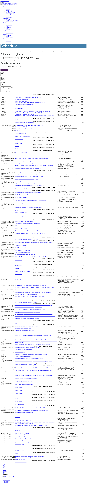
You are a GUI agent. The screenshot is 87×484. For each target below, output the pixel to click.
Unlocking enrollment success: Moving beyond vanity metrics (27, 162)
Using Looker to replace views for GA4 (23, 457)
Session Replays (9, 29)
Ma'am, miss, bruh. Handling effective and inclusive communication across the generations (33, 375)
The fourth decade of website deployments (23, 349)
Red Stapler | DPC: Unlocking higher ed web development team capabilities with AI (32, 410)
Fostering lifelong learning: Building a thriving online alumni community (30, 296)
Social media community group (21, 434)
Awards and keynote (19, 450)
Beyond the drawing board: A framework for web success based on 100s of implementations (33, 314)
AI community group (19, 444)
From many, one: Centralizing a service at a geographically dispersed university (31, 354)
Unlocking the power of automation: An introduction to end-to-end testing (30, 176)
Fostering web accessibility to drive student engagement (26, 294)
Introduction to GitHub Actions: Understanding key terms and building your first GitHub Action (34, 287)
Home (4, 6)
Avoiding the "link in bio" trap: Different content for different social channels (30, 233)
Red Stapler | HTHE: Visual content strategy (24, 412)
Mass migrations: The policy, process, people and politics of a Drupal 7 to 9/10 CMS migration (34, 155)
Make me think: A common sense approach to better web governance (29, 289)
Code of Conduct (6, 480)
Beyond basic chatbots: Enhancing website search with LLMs (27, 347)
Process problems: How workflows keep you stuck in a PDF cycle (28, 112)
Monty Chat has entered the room (22, 247)
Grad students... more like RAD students (23, 250)
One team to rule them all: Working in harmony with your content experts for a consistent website (34, 165)
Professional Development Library (71, 50)
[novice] (3, 77)
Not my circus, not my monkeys (21, 101)
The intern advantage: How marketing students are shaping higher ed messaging (31, 200)
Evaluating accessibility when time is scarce (24, 235)
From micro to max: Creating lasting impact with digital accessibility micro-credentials (32, 372)
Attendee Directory (9, 10)
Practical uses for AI (19, 108)
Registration (5, 18)
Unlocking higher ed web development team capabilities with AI (28, 223)
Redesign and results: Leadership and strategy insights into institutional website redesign (33, 292)
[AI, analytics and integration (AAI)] (9, 87)
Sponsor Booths (9, 16)
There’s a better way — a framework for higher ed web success (28, 97)
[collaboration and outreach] (6, 84)
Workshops (8, 28)
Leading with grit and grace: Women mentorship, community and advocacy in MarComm (33, 335)
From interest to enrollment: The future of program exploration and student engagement (32, 230)
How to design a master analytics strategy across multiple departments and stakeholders (32, 172)
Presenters (8, 26)
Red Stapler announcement (20, 404)
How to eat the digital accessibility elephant (24, 384)
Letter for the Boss (9, 21)
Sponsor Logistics (9, 37)
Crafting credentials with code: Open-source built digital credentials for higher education (33, 173)
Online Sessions (9, 25)
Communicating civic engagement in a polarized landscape (27, 204)
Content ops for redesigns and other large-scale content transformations (29, 456)
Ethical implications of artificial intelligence (24, 221)
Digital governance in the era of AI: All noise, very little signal (27, 312)
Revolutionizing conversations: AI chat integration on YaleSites (28, 192)
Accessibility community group (21, 436)
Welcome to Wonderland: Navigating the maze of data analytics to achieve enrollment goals (33, 305)
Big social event (18, 390)
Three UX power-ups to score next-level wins (24, 114)
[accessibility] (6, 82)
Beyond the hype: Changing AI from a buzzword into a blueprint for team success (31, 285)
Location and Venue (7, 30)
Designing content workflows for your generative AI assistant (27, 128)
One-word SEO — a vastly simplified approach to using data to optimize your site (31, 158)
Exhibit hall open (18, 148)
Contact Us (5, 478)
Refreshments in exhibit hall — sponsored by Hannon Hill (27, 239)
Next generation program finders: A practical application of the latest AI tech (30, 339)
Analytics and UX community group (22, 440)
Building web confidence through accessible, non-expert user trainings (29, 185)
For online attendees (10, 13)
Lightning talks (18, 279)
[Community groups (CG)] (9, 88)
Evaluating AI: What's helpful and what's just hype (25, 152)
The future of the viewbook (20, 117)
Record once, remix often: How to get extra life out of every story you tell (30, 102)
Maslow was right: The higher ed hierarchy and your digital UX (28, 168)
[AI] (6, 83)
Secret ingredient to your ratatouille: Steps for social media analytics (29, 358)
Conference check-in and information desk (23, 119)
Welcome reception (19, 139)
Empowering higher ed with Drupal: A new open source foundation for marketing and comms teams (35, 181)
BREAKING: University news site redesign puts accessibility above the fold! (30, 256)
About (4, 38)
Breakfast (17, 146)
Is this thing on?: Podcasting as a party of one (24, 330)
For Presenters (8, 41)
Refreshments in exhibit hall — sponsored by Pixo (25, 364)
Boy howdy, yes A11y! (20, 459)
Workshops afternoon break (20, 133)
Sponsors (7, 36)
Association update (19, 216)
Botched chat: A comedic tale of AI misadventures (25, 95)
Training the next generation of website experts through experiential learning (30, 309)
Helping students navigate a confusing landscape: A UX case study (28, 207)
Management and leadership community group (24, 438)
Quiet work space (18, 143)
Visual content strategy (20, 352)
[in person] (2, 72)
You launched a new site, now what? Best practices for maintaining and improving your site (33, 361)
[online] (2, 73)
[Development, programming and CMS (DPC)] (9, 90)
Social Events (8, 27)
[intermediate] (3, 79)
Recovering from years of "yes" (21, 197)
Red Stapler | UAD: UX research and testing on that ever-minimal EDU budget (31, 425)
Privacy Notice (6, 481)
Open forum (17, 430)
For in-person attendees (10, 12)
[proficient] (3, 80)
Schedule (5, 22)
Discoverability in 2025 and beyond (22, 126)
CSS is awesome (18, 225)
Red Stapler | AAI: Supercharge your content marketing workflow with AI (30, 407)
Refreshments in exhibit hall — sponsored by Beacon (26, 302)
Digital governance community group (22, 442)
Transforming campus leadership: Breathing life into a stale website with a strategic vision (33, 111)
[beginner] (3, 78)
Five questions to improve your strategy (23, 161)
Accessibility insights (19, 202)
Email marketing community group (22, 433)
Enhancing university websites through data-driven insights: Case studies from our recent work (34, 242)
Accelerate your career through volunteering (24, 104)
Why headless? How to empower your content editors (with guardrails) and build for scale (33, 370)
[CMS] (6, 85)
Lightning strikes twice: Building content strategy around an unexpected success (31, 182)
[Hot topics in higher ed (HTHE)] (9, 91)
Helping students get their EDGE (22, 99)
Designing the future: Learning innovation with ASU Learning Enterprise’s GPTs (31, 367)
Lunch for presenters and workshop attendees (24, 122)
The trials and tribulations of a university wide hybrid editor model (28, 307)
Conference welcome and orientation (22, 136)
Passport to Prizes (9, 14)
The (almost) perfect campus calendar (22, 252)
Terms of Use (5, 482)
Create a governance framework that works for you (25, 130)
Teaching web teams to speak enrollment (23, 381)
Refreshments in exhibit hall (21, 188)
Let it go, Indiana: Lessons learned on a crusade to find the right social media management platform (35, 316)
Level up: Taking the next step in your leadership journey (26, 179)
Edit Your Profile (9, 11)
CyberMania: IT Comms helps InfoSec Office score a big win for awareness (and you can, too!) (34, 115)
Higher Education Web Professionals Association (14, 476)
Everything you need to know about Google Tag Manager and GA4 (29, 125)
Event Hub (5, 8)
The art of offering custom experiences (23, 356)
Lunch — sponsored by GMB (21, 212)
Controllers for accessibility (20, 245)
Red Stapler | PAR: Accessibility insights (23, 420)
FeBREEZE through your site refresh (22, 228)
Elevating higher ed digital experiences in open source (26, 378)
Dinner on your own (19, 262)
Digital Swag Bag (9, 17)
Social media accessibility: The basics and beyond (25, 254)
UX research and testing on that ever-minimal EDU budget (27, 318)
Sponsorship (5, 34)
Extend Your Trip (9, 33)
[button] (4, 68)
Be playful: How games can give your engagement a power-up (28, 194)
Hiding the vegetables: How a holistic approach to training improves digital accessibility (33, 344)
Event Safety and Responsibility (12, 20)
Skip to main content (5, 1)
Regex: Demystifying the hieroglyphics (23, 328)
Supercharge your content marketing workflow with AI (26, 326)
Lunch (16, 323)
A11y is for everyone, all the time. (22, 298)
